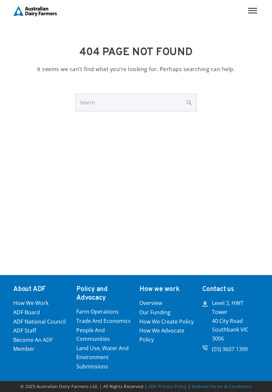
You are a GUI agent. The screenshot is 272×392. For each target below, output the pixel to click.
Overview (150, 303)
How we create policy (166, 321)
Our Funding (154, 312)
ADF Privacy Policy (167, 386)
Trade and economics (103, 321)
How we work (30, 303)
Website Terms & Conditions (222, 386)
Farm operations (97, 311)
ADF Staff (24, 330)
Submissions (92, 366)
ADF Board (26, 312)
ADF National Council (39, 321)
